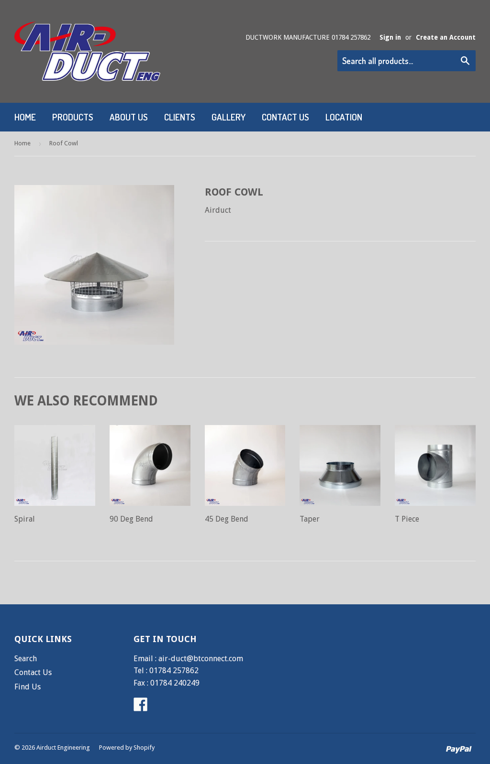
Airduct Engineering (63, 747)
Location (343, 117)
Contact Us (285, 117)
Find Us (27, 686)
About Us (129, 117)
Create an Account (446, 37)
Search (25, 658)
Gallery (228, 117)
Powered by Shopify (127, 747)
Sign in (390, 37)
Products (72, 117)
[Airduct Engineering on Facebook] (141, 707)
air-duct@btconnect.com (200, 658)
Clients (179, 117)
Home (25, 117)
